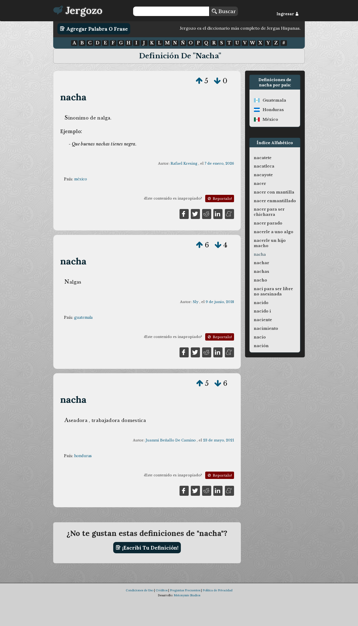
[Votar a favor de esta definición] (199, 81)
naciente (263, 319)
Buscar (226, 11)
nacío (260, 337)
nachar (261, 262)
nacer (260, 183)
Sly (195, 302)
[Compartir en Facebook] (184, 213)
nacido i (262, 311)
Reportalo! (222, 199)
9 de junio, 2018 (220, 302)
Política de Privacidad (217, 590)
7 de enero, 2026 (219, 163)
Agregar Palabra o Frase (96, 28)
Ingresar (285, 14)
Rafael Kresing (184, 163)
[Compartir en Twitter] (195, 213)
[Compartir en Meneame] (229, 213)
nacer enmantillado (275, 201)
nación (261, 345)
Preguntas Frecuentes (185, 590)
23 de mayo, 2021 (218, 440)
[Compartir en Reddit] (206, 213)
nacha (73, 97)
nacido (261, 302)
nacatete (263, 157)
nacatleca (264, 166)
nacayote (263, 175)
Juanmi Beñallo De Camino (170, 440)
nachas (261, 271)
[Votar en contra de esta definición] (217, 81)
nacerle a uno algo (273, 231)
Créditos (161, 590)
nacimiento (266, 328)
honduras (83, 455)
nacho (260, 280)
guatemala (83, 317)
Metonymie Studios (187, 595)
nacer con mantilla (274, 192)
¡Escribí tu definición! (149, 547)
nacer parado (268, 223)
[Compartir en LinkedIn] (218, 213)
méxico (80, 179)
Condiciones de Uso (139, 590)
